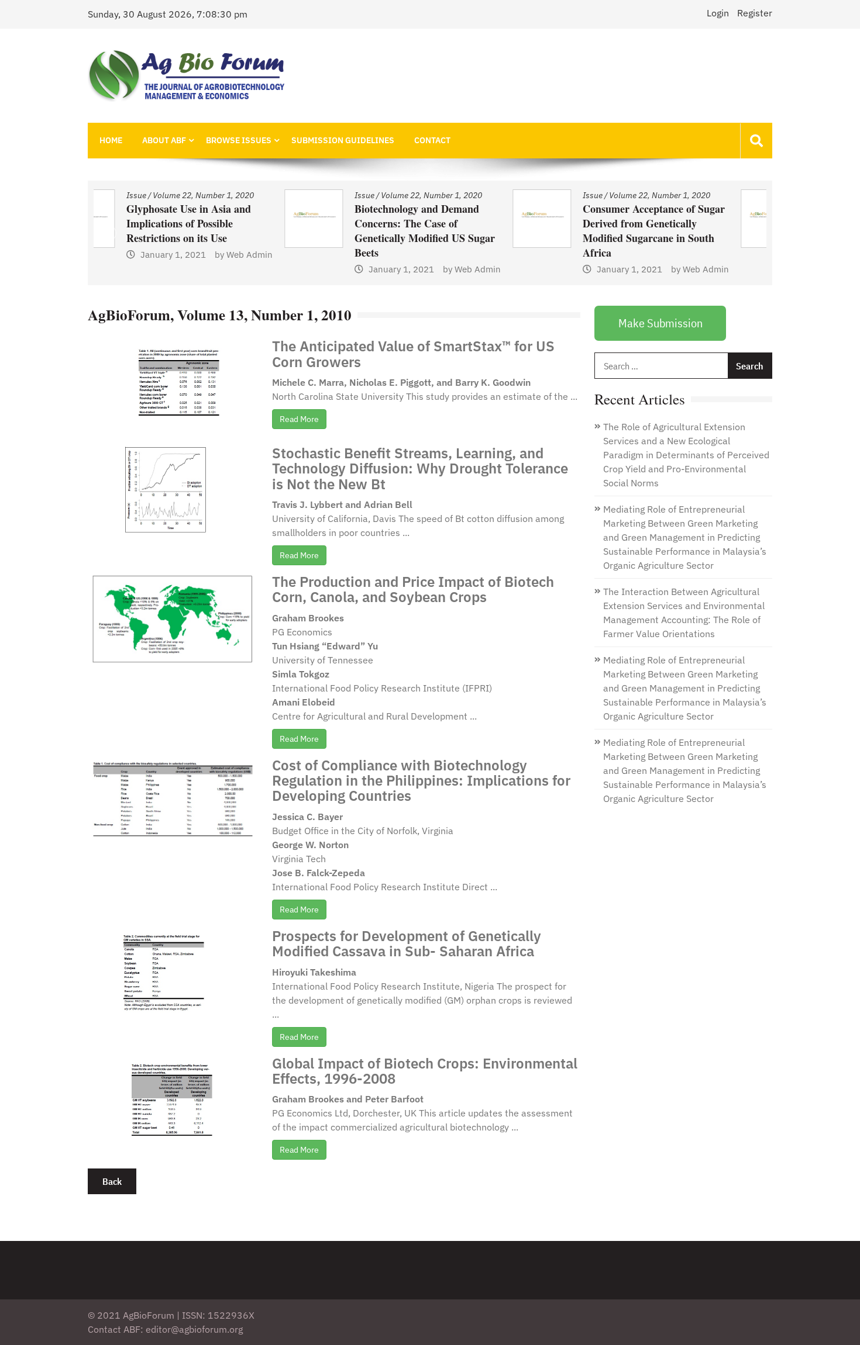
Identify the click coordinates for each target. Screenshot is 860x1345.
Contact (432, 140)
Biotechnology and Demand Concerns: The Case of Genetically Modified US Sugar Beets (234, 230)
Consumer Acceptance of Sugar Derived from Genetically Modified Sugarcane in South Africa (463, 230)
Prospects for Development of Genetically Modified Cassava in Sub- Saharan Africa (406, 943)
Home (110, 140)
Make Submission (660, 323)
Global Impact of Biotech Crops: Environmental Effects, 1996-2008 (424, 1071)
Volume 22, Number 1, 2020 (240, 195)
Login (718, 13)
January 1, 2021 (210, 269)
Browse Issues (238, 140)
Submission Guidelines (342, 140)
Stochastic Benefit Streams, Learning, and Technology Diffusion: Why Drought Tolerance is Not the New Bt (420, 468)
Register (754, 13)
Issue (174, 195)
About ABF (164, 140)
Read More (299, 419)
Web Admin (287, 269)
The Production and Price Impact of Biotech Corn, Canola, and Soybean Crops (413, 589)
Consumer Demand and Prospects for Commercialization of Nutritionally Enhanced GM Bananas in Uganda (684, 238)
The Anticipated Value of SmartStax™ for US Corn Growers (413, 354)
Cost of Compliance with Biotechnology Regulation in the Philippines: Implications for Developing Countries (421, 780)
